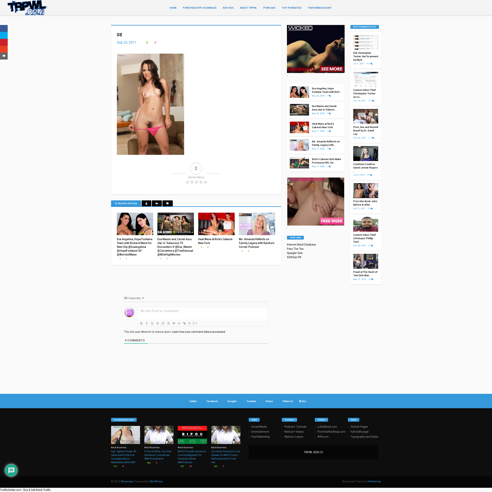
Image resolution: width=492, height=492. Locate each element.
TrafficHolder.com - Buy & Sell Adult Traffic (25, 489)
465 (368, 64)
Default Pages (359, 426)
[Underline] (152, 323)
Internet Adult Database (301, 244)
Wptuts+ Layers (293, 436)
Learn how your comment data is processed (198, 331)
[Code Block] (179, 323)
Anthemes (374, 481)
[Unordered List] (168, 323)
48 (369, 279)
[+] (195, 323)
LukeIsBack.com (327, 426)
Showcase (127, 481)
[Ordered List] (163, 323)
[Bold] (141, 323)
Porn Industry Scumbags (199, 7)
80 (368, 175)
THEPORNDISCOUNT (320, 7)
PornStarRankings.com (331, 431)
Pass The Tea (295, 248)
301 (215, 466)
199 (370, 101)
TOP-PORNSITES (291, 7)
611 (115, 466)
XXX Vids (228, 7)
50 (369, 208)
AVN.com (323, 436)
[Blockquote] (173, 323)
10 (190, 466)
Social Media (259, 426)
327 (182, 466)
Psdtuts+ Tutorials (295, 426)
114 (370, 138)
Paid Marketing (260, 436)
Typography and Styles (364, 436)
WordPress (156, 481)
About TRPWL (248, 7)
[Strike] (157, 323)
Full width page (360, 431)
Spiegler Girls (295, 253)
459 (148, 463)
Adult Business (118, 447)
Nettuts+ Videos (294, 431)
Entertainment (260, 431)
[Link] (184, 323)
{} (189, 323)
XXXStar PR (294, 257)
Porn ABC (269, 7)
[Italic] (147, 323)
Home (173, 7)
